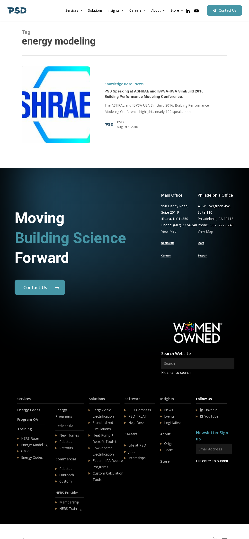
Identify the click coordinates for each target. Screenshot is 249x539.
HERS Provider (66, 492)
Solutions (97, 398)
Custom (65, 481)
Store (164, 461)
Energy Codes (28, 410)
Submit (207, 475)
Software (132, 398)
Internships (137, 458)
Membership (69, 502)
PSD (120, 122)
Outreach (66, 475)
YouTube (210, 416)
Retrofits (66, 448)
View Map (169, 231)
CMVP (26, 451)
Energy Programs (63, 413)
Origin (168, 443)
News (138, 84)
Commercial (65, 459)
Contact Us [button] (167, 243)
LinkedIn (210, 410)
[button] (40, 287)
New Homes (69, 435)
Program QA (27, 419)
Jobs (131, 451)
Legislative (172, 422)
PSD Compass (139, 410)
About (165, 434)
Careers (130, 434)
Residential (64, 425)
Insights (167, 398)
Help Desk (136, 422)
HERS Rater (30, 438)
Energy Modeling (34, 444)
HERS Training (70, 508)
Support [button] (202, 255)
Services (24, 398)
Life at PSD (137, 445)
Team (168, 450)
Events (169, 416)
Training (24, 429)
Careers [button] (166, 255)
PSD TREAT (137, 416)
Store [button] (201, 243)
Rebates (65, 441)
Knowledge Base (118, 84)
